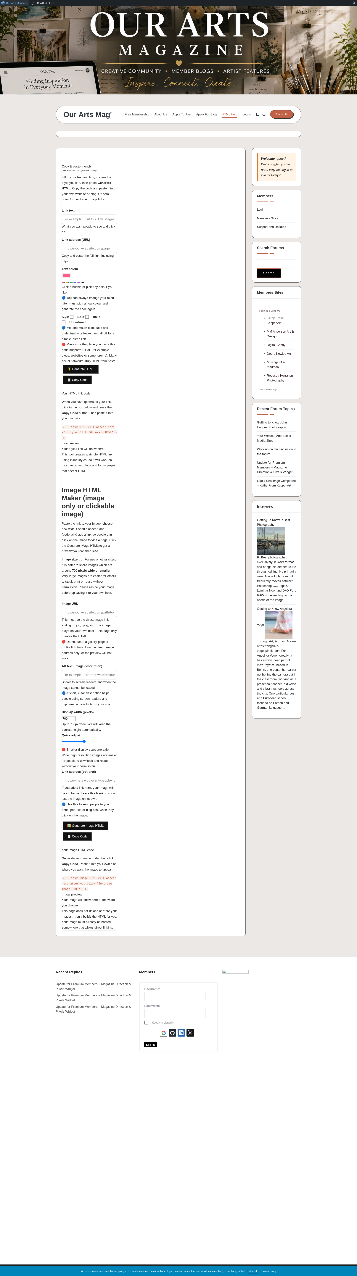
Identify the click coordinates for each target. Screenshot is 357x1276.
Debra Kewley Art (279, 353)
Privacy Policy (268, 1271)
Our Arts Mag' (87, 114)
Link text (68, 210)
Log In (150, 1044)
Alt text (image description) (82, 666)
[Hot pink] (63, 282)
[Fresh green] (71, 282)
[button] (281, 114)
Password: (152, 1006)
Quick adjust (71, 735)
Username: (152, 989)
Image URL (70, 603)
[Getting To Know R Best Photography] (271, 541)
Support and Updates (271, 227)
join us (265, 175)
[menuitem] (14, 3)
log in (285, 170)
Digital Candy (276, 345)
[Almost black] (82, 282)
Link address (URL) (76, 239)
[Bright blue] (74, 282)
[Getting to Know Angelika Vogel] (278, 625)
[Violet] (78, 282)
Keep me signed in (163, 1022)
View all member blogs (268, 390)
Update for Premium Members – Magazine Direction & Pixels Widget (274, 467)
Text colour (70, 269)
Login (260, 209)
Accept (253, 1271)
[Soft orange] (67, 282)
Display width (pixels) (78, 712)
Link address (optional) (79, 772)
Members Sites (267, 218)
